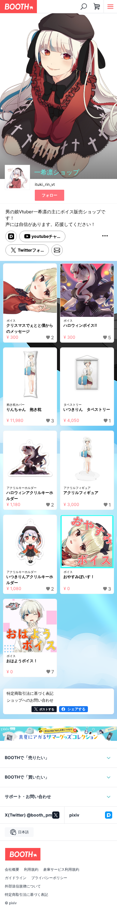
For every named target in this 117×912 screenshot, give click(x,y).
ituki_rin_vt (45, 184)
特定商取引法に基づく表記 (26, 894)
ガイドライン (15, 878)
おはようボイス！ (22, 660)
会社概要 (12, 869)
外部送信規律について (23, 886)
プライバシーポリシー (49, 878)
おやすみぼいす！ (78, 576)
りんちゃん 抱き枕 (23, 409)
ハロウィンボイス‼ (80, 325)
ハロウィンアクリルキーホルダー (29, 495)
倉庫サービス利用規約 (61, 869)
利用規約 (31, 869)
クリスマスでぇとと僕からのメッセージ (29, 328)
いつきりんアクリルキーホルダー (29, 579)
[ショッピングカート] (97, 6)
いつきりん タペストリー (86, 409)
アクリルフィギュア (80, 492)
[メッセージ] (57, 250)
